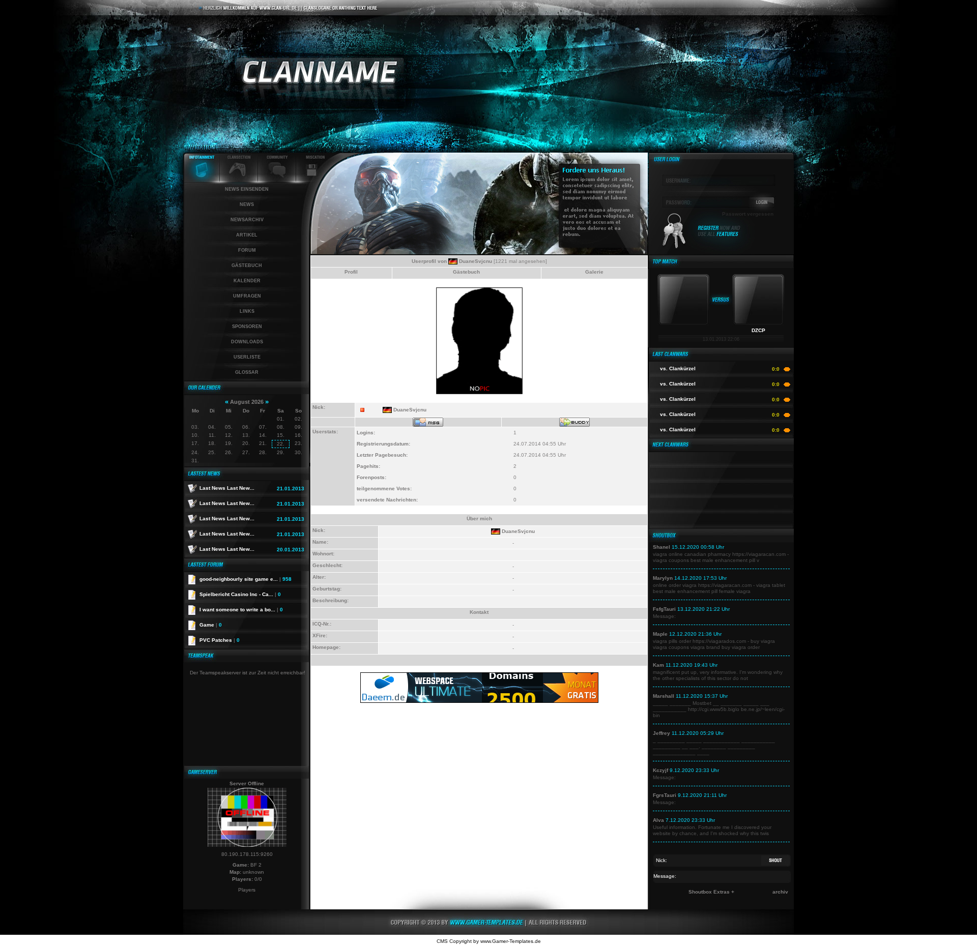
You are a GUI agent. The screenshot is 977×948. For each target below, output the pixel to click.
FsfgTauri (664, 609)
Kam (658, 665)
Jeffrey (661, 733)
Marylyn (663, 578)
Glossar (246, 372)
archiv (780, 892)
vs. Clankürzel (678, 368)
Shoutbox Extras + (711, 892)
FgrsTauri (664, 795)
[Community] (277, 180)
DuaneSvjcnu (475, 261)
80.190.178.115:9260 (247, 854)
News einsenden (247, 189)
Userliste (247, 357)
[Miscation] (311, 180)
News (247, 204)
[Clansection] (239, 180)
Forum (247, 250)
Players (246, 890)
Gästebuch (247, 265)
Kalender (247, 280)
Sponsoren (247, 326)
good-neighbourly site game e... (245, 579)
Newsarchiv (247, 219)
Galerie (594, 272)
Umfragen (247, 296)
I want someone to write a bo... (241, 609)
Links (247, 311)
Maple (660, 634)
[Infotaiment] (201, 180)
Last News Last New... (226, 488)
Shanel (661, 547)
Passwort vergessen (747, 214)
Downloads (247, 341)
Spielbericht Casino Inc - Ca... (240, 594)
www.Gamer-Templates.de (510, 941)
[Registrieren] (719, 235)
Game (210, 625)
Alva (658, 820)
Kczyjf (660, 770)
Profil (351, 272)
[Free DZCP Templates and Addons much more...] (488, 933)
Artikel (246, 235)
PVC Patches (219, 640)
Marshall (663, 696)
